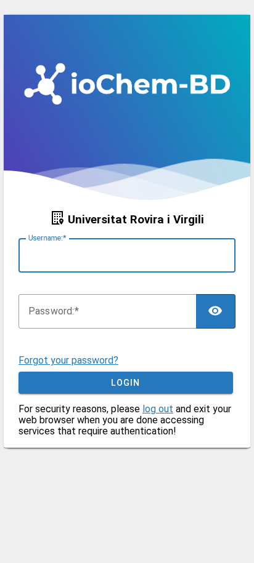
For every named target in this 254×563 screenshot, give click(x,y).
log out (157, 409)
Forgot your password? (68, 360)
